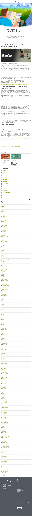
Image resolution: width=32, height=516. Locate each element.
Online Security (5, 190)
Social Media (4, 210)
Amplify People (4, 271)
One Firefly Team (15, 48)
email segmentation (5, 461)
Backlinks (3, 305)
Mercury (3, 237)
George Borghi (4, 360)
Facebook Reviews (4, 293)
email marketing (4, 462)
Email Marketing (5, 181)
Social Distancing (4, 421)
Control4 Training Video (5, 354)
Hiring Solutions (4, 457)
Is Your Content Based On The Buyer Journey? (5, 160)
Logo (2, 348)
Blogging (3, 235)
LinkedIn (3, 247)
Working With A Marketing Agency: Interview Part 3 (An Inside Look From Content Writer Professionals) (14, 162)
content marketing (11, 129)
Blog (2, 232)
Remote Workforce (5, 423)
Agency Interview (4, 266)
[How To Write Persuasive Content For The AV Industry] (16, 55)
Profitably (3, 272)
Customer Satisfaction (5, 448)
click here (8, 143)
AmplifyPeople (4, 316)
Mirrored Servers (4, 397)
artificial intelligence (5, 460)
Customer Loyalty (4, 455)
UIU (2, 260)
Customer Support (4, 330)
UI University (4, 218)
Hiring (3, 270)
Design (3, 324)
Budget (3, 408)
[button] (1, 1)
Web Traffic (3, 261)
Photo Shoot (4, 418)
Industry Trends (4, 428)
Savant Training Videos (5, 285)
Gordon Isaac (4, 368)
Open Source (4, 320)
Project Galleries (4, 329)
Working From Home (5, 422)
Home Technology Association (6, 384)
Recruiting (3, 246)
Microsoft (3, 369)
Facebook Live (4, 352)
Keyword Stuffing (4, 378)
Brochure (3, 355)
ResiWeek (3, 339)
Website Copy (4, 294)
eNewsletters (4, 244)
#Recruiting (3, 475)
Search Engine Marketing (5, 446)
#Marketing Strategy (5, 470)
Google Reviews (4, 377)
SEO (2, 207)
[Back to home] (16, 1)
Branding (3, 304)
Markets (18, 481)
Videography (4, 411)
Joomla (3, 319)
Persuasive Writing (6, 146)
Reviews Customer (4, 413)
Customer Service (4, 279)
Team (3, 424)
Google (3, 265)
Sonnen (3, 364)
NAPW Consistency (5, 252)
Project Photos (4, 328)
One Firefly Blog (3, 48)
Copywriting (3, 277)
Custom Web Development (6, 359)
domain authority (4, 467)
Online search (4, 254)
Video (3, 239)
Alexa (3, 290)
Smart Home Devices (5, 289)
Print (2, 357)
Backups (3, 256)
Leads (3, 403)
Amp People (4, 458)
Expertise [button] (18, 492)
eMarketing (3, 333)
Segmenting (3, 334)
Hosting (3, 223)
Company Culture (4, 315)
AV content (11, 77)
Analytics (4, 170)
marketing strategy (5, 463)
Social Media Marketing (6, 194)
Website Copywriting (5, 407)
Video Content (4, 249)
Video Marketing (4, 453)
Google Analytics (4, 225)
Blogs (3, 242)
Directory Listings (4, 251)
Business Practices (6, 172)
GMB (2, 392)
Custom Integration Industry (6, 436)
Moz (2, 396)
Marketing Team (4, 437)
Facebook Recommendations (6, 394)
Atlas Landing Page (5, 451)
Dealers (18, 491)
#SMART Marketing (5, 468)
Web (2, 409)
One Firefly (3, 138)
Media (3, 426)
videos (13, 127)
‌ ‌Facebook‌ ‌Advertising (5, 442)
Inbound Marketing (5, 291)
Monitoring (3, 257)
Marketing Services (19, 482)
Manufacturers (19, 489)
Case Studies (4, 326)
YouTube (3, 380)
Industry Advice (4, 367)
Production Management (5, 335)
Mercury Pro (3, 306)
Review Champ (4, 286)
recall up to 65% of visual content (19, 130)
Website (3, 206)
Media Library (4, 267)
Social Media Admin (5, 432)
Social (3, 299)
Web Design (3, 213)
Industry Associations (20, 490)
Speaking (18, 497)
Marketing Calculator (5, 373)
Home (17, 479)
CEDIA (3, 245)
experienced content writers (19, 138)
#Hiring (3, 473)
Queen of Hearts (4, 365)
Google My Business (5, 236)
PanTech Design (4, 363)
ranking (3, 466)
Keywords (3, 379)
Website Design (4, 303)
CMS (2, 255)
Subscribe (19, 508)
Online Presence (5, 188)
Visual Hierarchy (4, 401)
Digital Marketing (5, 179)
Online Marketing (4, 295)
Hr (2, 318)
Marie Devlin (4, 388)
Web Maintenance (4, 227)
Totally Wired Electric (5, 362)
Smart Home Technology (6, 288)
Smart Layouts (4, 353)
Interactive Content (5, 280)
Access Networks (4, 350)
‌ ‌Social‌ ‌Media (4, 441)
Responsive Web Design (5, 259)
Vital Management (5, 343)
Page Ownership (4, 433)
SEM (2, 313)
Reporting (3, 427)
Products (3, 250)
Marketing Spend (4, 372)
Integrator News (4, 344)
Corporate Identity (4, 349)
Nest (2, 374)
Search (29, 199)
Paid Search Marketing (6, 192)
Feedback (3, 414)
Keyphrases (3, 325)
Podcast (3, 340)
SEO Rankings (4, 231)
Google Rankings (4, 398)
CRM (2, 323)
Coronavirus (3, 419)
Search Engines (4, 276)
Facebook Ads (4, 342)
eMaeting (3, 321)
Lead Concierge (4, 217)
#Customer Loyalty (5, 471)
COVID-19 (3, 309)
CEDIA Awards (4, 347)
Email (3, 274)
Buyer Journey (4, 301)
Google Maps (4, 417)
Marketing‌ (3, 438)
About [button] (17, 480)
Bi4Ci (2, 345)
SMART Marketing (4, 241)
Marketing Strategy (6, 183)
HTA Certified (4, 383)
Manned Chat (4, 308)
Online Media (5, 185)
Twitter (3, 393)
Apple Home (4, 375)
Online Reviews (4, 220)
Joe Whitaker (4, 387)
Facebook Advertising (5, 262)
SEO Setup (3, 358)
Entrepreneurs (4, 338)
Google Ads (3, 311)
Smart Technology (4, 429)
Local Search (4, 416)
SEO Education (4, 230)
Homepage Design (4, 402)
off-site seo (3, 465)
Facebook (3, 211)
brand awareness (4, 399)
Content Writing (12, 146)
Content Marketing (9, 48)
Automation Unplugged (5, 296)
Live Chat (3, 226)
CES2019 (3, 391)
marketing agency (4, 300)
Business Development (5, 212)
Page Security (4, 431)
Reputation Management (5, 450)
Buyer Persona (4, 406)
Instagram (3, 298)
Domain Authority (4, 284)
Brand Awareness (4, 456)
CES (2, 389)
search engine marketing (5, 447)
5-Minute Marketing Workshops (21, 496)
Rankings (3, 275)
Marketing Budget (4, 370)
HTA (2, 382)
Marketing (3, 205)
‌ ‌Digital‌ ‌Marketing (4, 440)
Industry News (4, 281)
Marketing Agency (4, 310)
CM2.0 (3, 264)
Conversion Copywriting (5, 404)
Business (3, 314)
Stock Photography (5, 412)
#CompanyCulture (4, 472)
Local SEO (3, 240)
